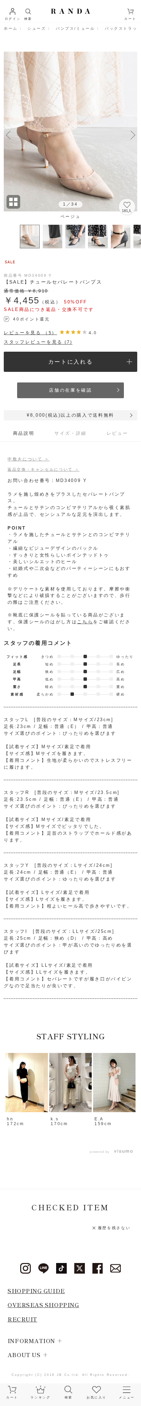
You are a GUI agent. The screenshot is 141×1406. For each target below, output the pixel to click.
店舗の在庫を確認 (70, 390)
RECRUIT (22, 1319)
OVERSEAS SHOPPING (43, 1305)
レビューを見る (30, 332)
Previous (8, 134)
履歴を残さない (114, 1228)
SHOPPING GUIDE (36, 1291)
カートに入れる (70, 362)
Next (132, 134)
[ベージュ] (70, 131)
